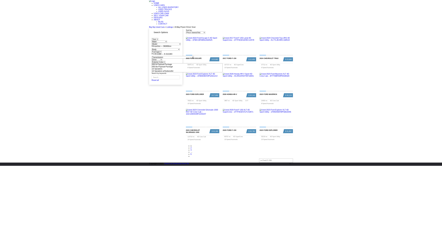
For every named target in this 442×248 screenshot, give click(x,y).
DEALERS (158, 18)
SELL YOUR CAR (161, 16)
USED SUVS (163, 11)
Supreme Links (212, 160)
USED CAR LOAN (161, 13)
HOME (156, 3)
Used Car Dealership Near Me (176, 164)
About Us (189, 160)
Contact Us (200, 160)
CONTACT (162, 24)
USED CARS (159, 5)
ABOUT (157, 20)
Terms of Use (226, 160)
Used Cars (153, 160)
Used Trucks (165, 160)
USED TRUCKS (165, 9)
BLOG (160, 22)
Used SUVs (177, 160)
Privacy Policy (239, 160)
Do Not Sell (252, 160)
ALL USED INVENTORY (168, 7)
